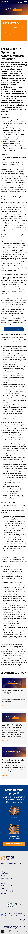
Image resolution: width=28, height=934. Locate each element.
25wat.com (16, 926)
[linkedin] (26, 931)
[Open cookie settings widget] (2, 931)
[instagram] (10, 931)
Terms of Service (21, 915)
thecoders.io (20, 928)
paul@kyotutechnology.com (14, 838)
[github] (18, 931)
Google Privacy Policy (9, 915)
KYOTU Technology (11, 928)
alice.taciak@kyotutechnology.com (14, 820)
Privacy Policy (23, 920)
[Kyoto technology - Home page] (5, 2)
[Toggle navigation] (25, 2)
